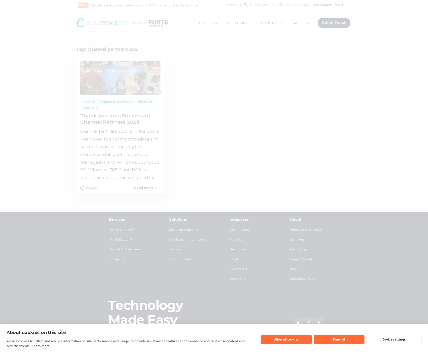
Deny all (339, 339)
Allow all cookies (286, 339)
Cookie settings (394, 339)
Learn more (40, 346)
